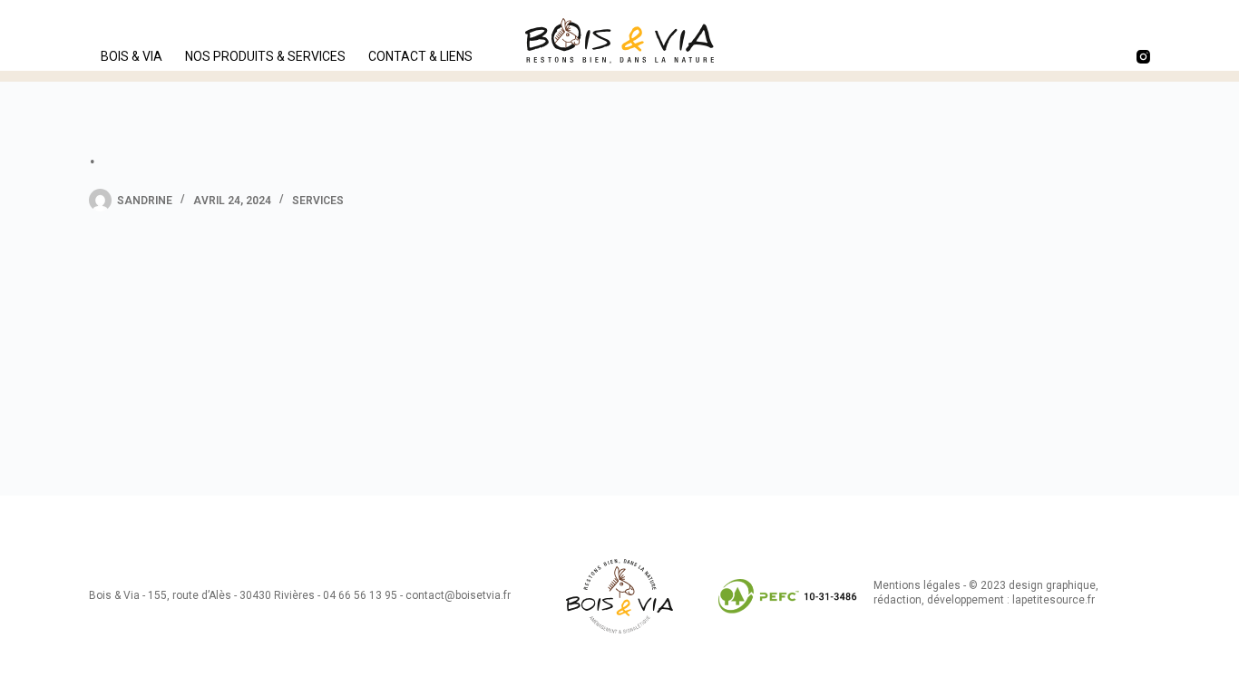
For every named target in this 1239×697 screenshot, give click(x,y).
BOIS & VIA (131, 56)
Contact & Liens (420, 56)
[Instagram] (1143, 57)
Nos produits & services (265, 56)
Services (318, 200)
